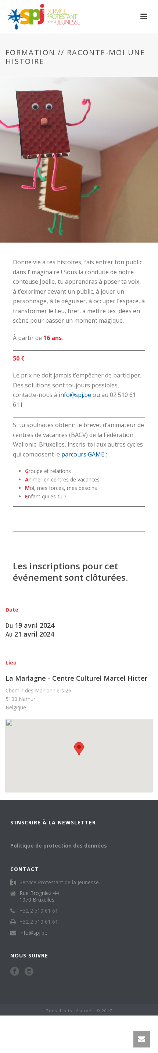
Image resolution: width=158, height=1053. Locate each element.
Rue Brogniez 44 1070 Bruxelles (39, 896)
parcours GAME (82, 454)
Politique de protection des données (58, 845)
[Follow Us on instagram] (29, 972)
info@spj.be (75, 395)
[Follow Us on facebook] (14, 972)
